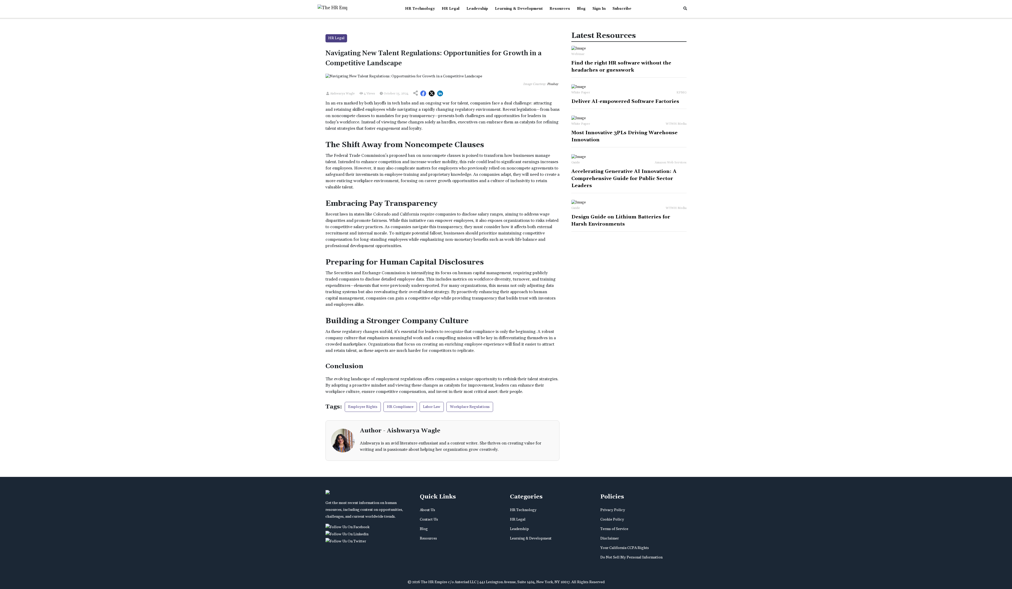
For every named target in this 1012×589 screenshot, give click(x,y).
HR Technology (420, 8)
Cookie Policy (612, 519)
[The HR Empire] (348, 527)
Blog (581, 8)
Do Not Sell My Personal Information (631, 557)
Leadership (477, 8)
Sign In (599, 8)
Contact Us (429, 519)
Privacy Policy (612, 510)
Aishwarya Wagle (342, 94)
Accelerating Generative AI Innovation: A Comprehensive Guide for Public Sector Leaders (624, 178)
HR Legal (451, 8)
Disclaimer (609, 538)
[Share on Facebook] (423, 94)
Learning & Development (519, 8)
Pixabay (552, 84)
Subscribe (621, 8)
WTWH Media (676, 124)
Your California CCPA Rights (624, 548)
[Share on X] (431, 94)
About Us (427, 510)
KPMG (682, 92)
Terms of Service (614, 529)
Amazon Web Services (671, 162)
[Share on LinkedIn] (440, 94)
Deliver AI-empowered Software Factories (625, 101)
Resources (559, 8)
